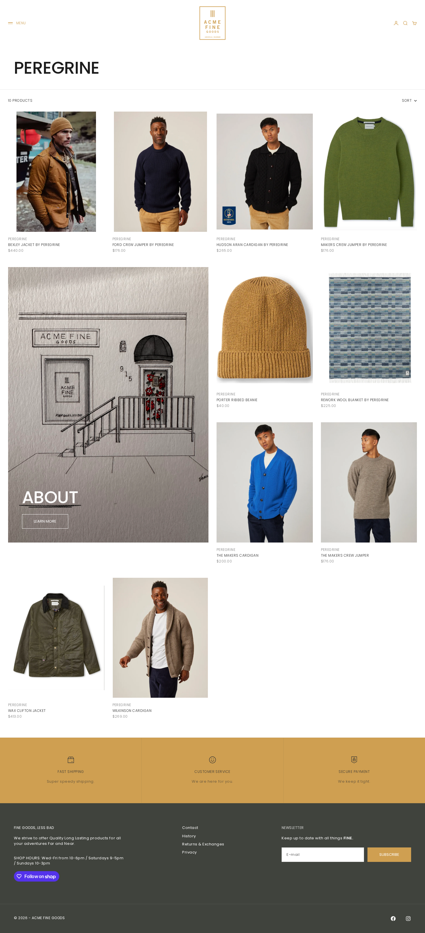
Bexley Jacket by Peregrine (34, 244)
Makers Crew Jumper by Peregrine (354, 244)
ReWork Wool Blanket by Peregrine (355, 399)
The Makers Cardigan (237, 555)
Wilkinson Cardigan (132, 710)
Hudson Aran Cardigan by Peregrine (252, 244)
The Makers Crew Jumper (345, 555)
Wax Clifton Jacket (27, 710)
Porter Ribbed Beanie (237, 399)
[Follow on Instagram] (408, 918)
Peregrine (17, 238)
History (189, 836)
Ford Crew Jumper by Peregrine (143, 244)
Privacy (189, 852)
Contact (190, 827)
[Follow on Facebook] (393, 918)
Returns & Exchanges (203, 844)
